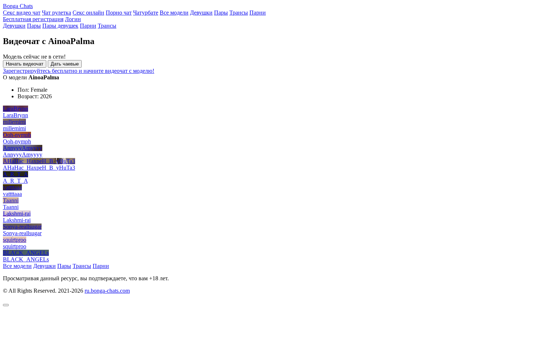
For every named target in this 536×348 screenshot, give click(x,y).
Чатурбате (145, 12)
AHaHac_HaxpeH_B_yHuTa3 (39, 161)
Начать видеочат (24, 64)
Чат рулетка (56, 12)
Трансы (238, 12)
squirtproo (14, 240)
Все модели (174, 12)
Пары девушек (60, 26)
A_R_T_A (15, 174)
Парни (257, 12)
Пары (221, 12)
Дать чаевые (65, 64)
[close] (6, 305)
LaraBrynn (15, 109)
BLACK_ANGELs (26, 253)
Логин (73, 19)
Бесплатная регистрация (33, 19)
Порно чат (119, 12)
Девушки (201, 12)
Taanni (11, 200)
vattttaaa (12, 187)
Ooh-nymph (17, 135)
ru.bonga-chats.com (107, 291)
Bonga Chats (18, 6)
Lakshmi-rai (17, 213)
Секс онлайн (88, 12)
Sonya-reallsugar (22, 227)
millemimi (14, 122)
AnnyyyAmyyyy (22, 148)
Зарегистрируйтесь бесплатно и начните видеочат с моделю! (78, 71)
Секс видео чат (21, 12)
